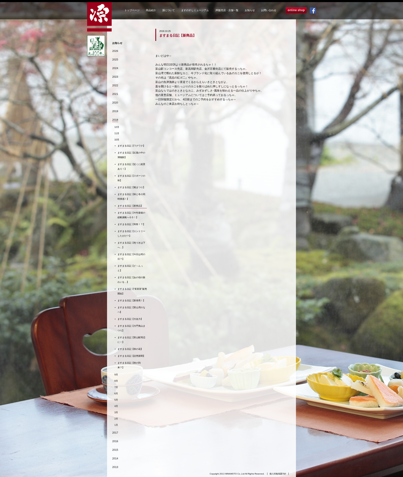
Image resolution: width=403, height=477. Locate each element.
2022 (115, 85)
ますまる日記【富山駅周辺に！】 (131, 339)
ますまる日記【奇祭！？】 (131, 224)
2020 (115, 102)
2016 (115, 441)
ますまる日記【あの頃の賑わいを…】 (131, 279)
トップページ (132, 10)
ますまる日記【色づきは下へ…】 (131, 245)
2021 (115, 94)
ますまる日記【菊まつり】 (131, 187)
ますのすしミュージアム (195, 10)
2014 (115, 458)
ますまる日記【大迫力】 (130, 319)
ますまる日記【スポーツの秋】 (131, 178)
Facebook (313, 10)
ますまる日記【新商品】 (130, 205)
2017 (115, 432)
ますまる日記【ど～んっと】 (130, 268)
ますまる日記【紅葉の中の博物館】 (131, 155)
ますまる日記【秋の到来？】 (129, 365)
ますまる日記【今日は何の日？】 (131, 256)
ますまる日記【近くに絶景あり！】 (131, 166)
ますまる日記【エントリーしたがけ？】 (131, 233)
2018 (115, 119)
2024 (115, 68)
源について (168, 10)
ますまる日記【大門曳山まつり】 (131, 328)
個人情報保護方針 (278, 474)
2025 (115, 59)
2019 (115, 111)
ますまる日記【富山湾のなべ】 (131, 309)
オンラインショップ (296, 10)
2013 (115, 467)
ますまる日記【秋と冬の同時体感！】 (131, 196)
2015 (115, 449)
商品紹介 (151, 10)
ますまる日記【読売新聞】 (131, 356)
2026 (115, 51)
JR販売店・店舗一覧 (226, 10)
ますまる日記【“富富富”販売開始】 (132, 291)
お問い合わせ (268, 10)
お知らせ (250, 10)
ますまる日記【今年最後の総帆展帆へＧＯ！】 (131, 215)
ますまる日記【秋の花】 (130, 349)
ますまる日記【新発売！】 (131, 300)
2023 (115, 76)
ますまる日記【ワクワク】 (131, 145)
